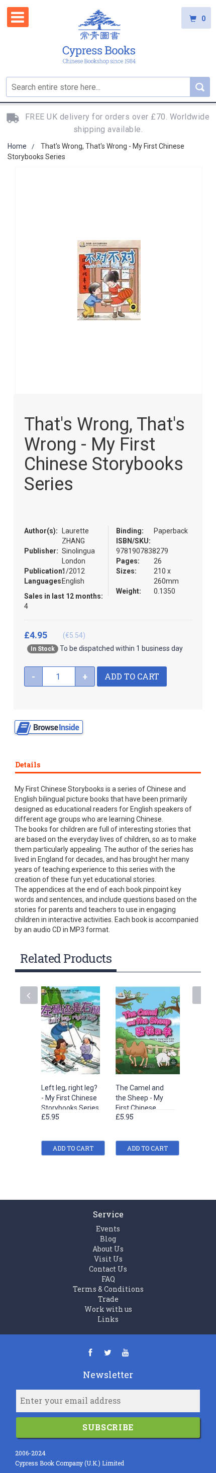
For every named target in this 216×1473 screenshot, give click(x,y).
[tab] (108, 762)
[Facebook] (90, 1352)
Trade (108, 1299)
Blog (108, 1238)
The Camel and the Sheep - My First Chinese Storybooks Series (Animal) (144, 1108)
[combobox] (108, 87)
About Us (108, 1249)
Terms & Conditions (108, 1289)
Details (27, 764)
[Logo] (99, 38)
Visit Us (108, 1259)
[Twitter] (108, 1352)
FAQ (108, 1279)
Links (108, 1319)
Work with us (108, 1309)
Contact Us (108, 1269)
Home (17, 146)
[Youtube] (125, 1352)
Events (108, 1228)
